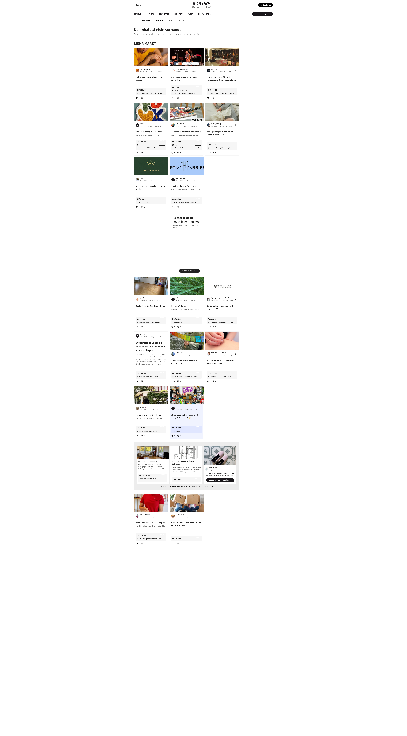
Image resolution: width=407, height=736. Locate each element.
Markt (190, 14)
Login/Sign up (266, 5)
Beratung (161, 181)
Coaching (161, 337)
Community (178, 14)
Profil (211, 486)
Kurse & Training (187, 72)
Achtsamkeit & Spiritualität (194, 300)
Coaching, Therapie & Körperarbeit (152, 72)
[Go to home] (202, 3)
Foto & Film (232, 126)
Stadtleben (139, 14)
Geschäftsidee (161, 300)
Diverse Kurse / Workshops (194, 72)
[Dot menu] (164, 71)
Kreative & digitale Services (223, 72)
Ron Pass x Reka (204, 14)
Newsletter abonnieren (189, 271)
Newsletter (164, 14)
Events (151, 14)
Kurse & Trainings (186, 300)
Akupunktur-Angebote (231, 355)
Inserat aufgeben (262, 14)
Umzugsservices (187, 517)
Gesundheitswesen (196, 181)
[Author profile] (137, 70)
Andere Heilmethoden (160, 72)
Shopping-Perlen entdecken (220, 480)
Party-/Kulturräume (231, 72)
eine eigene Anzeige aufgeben (180, 486)
